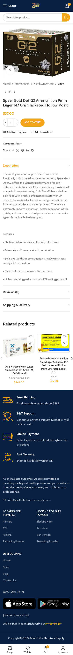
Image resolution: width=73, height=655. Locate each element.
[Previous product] (5, 92)
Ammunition (22, 83)
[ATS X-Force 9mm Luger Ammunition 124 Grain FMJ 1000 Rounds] (19, 347)
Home (7, 83)
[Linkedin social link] (27, 150)
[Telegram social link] (32, 150)
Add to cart (32, 122)
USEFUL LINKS (12, 553)
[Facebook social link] (13, 150)
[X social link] (17, 150)
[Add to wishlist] (30, 336)
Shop (6, 567)
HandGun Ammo (44, 83)
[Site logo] (36, 6)
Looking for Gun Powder (49, 513)
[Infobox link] (36, 400)
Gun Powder (44, 534)
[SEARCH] (66, 17)
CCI (5, 528)
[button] (30, 343)
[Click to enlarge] (10, 70)
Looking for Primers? (12, 513)
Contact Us (10, 580)
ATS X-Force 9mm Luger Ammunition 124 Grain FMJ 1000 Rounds (19, 370)
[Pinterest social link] (22, 150)
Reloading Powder (14, 541)
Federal (7, 534)
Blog (5, 573)
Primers (7, 521)
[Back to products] (10, 92)
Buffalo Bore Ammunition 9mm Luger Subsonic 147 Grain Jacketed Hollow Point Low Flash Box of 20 (54, 365)
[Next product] (14, 92)
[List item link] (36, 500)
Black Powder (44, 521)
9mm (61, 83)
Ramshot (42, 528)
